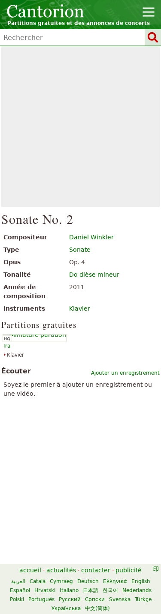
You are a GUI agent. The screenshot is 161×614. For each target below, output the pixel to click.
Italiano (69, 590)
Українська (66, 608)
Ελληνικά (115, 581)
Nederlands (137, 590)
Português (41, 599)
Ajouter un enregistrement (125, 373)
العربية (18, 581)
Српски (95, 599)
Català (38, 581)
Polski (17, 599)
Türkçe (143, 599)
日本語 (90, 590)
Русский (70, 599)
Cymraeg (61, 581)
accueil (30, 570)
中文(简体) (97, 608)
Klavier (79, 308)
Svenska (120, 599)
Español (20, 590)
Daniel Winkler (91, 237)
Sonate (80, 249)
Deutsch (88, 581)
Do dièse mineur (94, 274)
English (140, 581)
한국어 (110, 590)
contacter (95, 570)
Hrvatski (44, 590)
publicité (128, 570)
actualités (61, 570)
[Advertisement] (80, 126)
